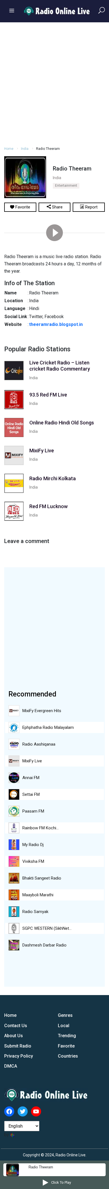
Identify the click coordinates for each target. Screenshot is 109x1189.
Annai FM (30, 777)
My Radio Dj (33, 844)
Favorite (66, 1046)
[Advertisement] (54, 83)
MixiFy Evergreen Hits (41, 710)
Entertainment (66, 186)
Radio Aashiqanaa (38, 744)
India (25, 149)
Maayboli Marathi (37, 894)
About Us (13, 1035)
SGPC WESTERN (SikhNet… (47, 928)
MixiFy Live (32, 760)
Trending (67, 1035)
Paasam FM (33, 811)
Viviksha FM (33, 861)
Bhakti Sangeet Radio (41, 878)
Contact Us (15, 1025)
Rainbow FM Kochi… (40, 827)
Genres (65, 1015)
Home (8, 149)
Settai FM (31, 794)
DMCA (10, 1066)
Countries (68, 1056)
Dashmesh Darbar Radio (44, 945)
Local (63, 1025)
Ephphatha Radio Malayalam (48, 727)
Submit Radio (17, 1046)
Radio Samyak (35, 911)
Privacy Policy (18, 1056)
